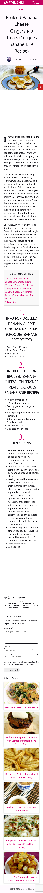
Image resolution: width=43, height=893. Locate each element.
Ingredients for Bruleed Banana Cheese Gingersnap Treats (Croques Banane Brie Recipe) (19, 293)
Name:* (7, 646)
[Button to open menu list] (37, 2)
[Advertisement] (21, 111)
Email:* (6, 656)
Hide (30, 273)
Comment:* (8, 628)
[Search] (33, 2)
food (21, 9)
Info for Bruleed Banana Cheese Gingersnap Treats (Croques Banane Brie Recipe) (20, 282)
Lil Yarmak (17, 59)
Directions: (11, 302)
